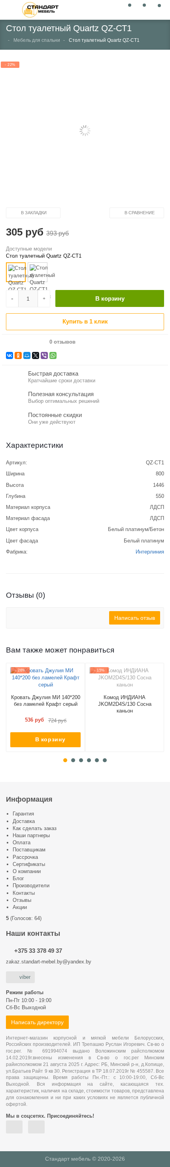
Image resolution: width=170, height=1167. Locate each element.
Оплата (21, 842)
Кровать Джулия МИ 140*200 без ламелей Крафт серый (45, 700)
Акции (20, 907)
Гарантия (23, 814)
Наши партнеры (31, 835)
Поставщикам (29, 850)
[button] (85, 131)
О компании (27, 871)
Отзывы (22, 900)
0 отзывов (62, 342)
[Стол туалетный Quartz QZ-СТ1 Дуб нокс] (37, 272)
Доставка (24, 821)
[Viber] (44, 355)
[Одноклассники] (18, 355)
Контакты (24, 893)
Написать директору (37, 1022)
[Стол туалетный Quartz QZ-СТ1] (16, 272)
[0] (127, 9)
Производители (31, 885)
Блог (18, 878)
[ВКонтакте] (9, 355)
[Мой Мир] (26, 355)
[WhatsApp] (53, 355)
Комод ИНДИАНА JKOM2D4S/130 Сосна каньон (124, 704)
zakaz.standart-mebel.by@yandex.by (48, 962)
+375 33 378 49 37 (38, 950)
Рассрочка (25, 857)
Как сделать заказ (35, 828)
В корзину (110, 298)
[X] (35, 355)
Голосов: (26, 918)
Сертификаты (29, 864)
